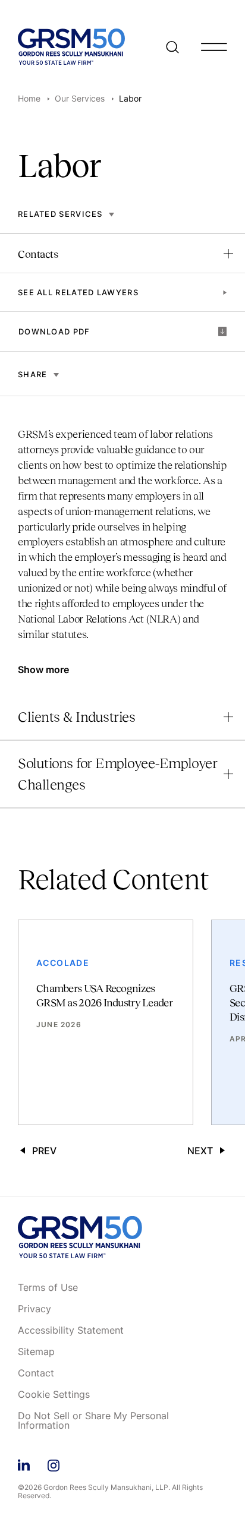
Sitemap (36, 1352)
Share (33, 374)
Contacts (38, 254)
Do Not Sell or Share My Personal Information (93, 1421)
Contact (36, 1373)
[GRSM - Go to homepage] (71, 47)
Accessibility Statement (71, 1330)
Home (29, 98)
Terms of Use (48, 1288)
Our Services (80, 98)
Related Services (60, 214)
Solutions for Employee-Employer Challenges (117, 773)
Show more (43, 669)
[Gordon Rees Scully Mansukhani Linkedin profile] (24, 1463)
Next (200, 1151)
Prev (44, 1151)
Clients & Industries (76, 717)
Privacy (34, 1309)
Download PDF (54, 331)
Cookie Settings (54, 1394)
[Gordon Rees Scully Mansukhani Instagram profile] (53, 1463)
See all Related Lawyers (78, 292)
